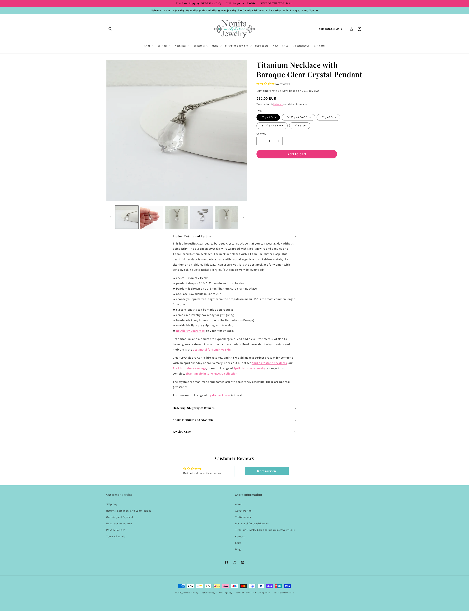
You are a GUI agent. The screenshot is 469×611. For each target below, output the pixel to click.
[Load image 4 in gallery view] (201, 217)
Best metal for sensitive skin (252, 523)
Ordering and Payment (119, 517)
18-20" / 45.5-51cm (272, 125)
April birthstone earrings (189, 368)
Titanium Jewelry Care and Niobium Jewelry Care (265, 530)
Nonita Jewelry (190, 592)
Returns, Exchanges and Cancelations (128, 511)
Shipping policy (262, 592)
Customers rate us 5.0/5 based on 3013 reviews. (288, 91)
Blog (238, 549)
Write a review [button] (266, 471)
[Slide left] (110, 217)
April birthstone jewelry (249, 368)
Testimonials (243, 517)
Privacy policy (225, 592)
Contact (240, 536)
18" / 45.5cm (328, 117)
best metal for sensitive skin (212, 350)
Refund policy (208, 592)
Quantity (261, 133)
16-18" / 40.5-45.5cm (298, 117)
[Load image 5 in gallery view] (226, 217)
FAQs (238, 543)
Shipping (278, 103)
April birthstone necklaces (269, 363)
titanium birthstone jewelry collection (211, 374)
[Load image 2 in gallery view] (151, 217)
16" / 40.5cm (268, 117)
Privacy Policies (115, 530)
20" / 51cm (299, 125)
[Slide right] (243, 217)
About (239, 504)
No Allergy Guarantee (190, 331)
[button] (110, 29)
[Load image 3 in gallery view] (176, 217)
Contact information (284, 592)
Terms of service (244, 592)
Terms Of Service (116, 536)
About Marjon (243, 511)
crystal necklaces (219, 395)
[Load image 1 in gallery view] (126, 217)
